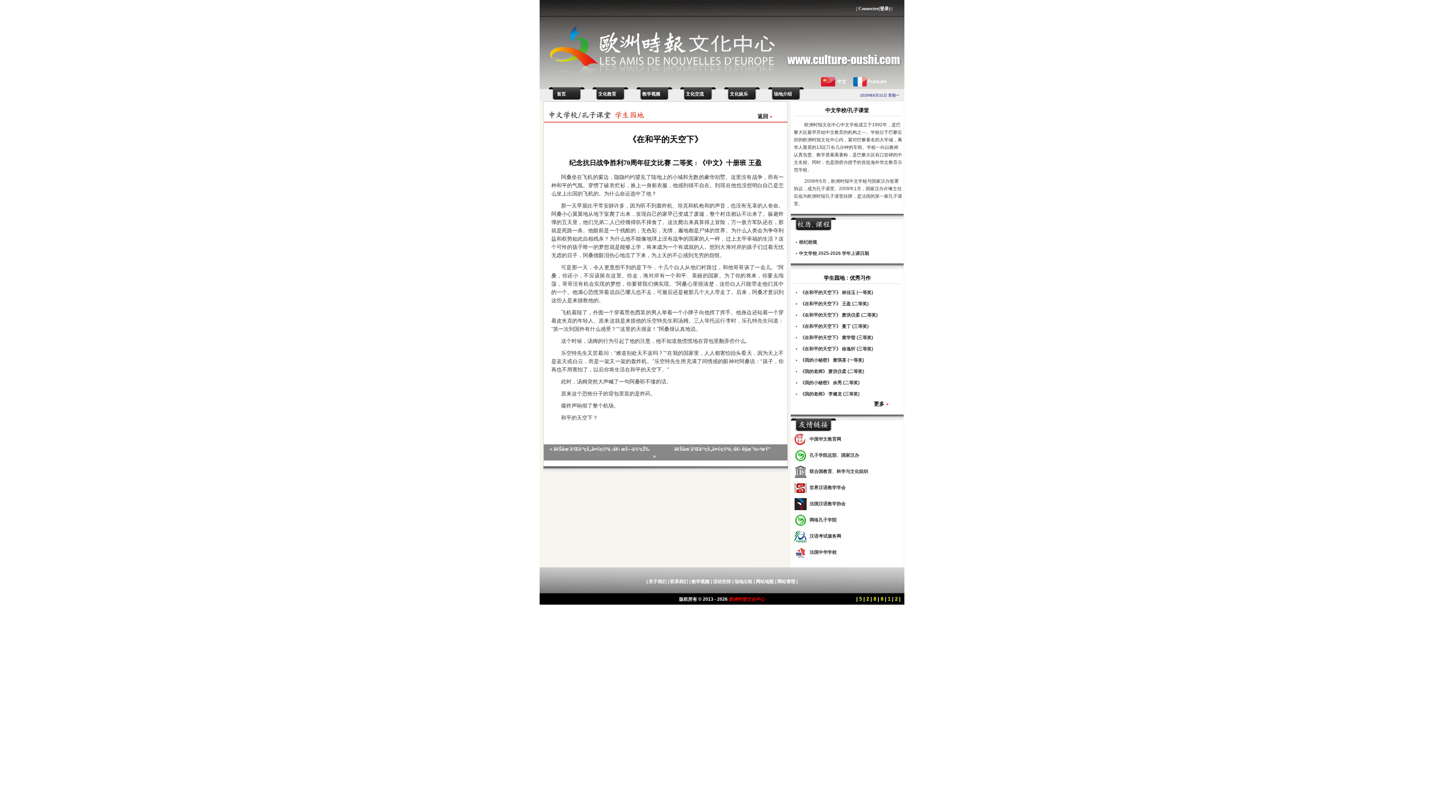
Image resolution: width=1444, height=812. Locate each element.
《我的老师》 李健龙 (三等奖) (830, 394)
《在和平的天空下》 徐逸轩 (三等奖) (836, 348)
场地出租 (743, 581)
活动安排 (722, 581)
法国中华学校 (823, 552)
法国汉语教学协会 (828, 503)
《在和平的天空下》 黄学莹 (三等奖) (836, 337)
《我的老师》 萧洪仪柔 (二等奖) (832, 371)
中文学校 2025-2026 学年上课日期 (834, 253)
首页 (560, 94)
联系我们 (679, 581)
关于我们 (658, 581)
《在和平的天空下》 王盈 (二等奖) (834, 303)
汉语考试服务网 (825, 536)
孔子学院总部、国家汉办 (834, 455)
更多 (881, 404)
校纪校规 (808, 242)
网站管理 (786, 581)
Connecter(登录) (874, 8)
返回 (765, 116)
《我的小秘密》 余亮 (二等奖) (830, 382)
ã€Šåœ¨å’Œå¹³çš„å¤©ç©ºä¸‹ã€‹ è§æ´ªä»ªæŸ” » (712, 453)
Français (877, 81)
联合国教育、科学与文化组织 (839, 471)
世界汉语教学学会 (828, 487)
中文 (841, 81)
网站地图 (765, 581)
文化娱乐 (739, 94)
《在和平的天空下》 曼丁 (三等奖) (834, 326)
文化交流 (695, 94)
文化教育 (607, 94)
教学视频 (651, 94)
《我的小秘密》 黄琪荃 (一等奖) (832, 360)
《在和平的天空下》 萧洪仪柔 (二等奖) (839, 315)
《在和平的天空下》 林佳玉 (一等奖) (836, 292)
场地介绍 (783, 94)
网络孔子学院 (823, 520)
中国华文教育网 (825, 439)
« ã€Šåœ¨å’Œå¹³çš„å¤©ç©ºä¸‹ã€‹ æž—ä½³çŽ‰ (600, 449)
